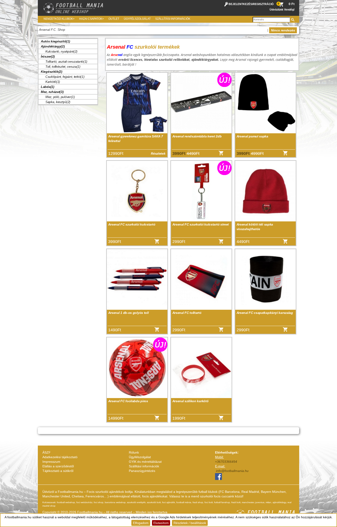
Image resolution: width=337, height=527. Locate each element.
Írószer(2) (48, 56)
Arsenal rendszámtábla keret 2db (197, 136)
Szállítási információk (172, 18)
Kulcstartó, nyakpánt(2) (61, 51)
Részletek (158, 153)
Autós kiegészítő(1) (55, 41)
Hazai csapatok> (91, 18)
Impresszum (51, 461)
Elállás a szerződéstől (58, 466)
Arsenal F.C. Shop (52, 29)
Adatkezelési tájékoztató (59, 457)
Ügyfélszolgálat (137, 18)
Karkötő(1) (52, 82)
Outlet (113, 18)
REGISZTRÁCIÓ (263, 4)
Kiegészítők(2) (51, 71)
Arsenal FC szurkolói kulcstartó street (200, 224)
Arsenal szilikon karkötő (190, 401)
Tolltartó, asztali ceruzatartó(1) (66, 61)
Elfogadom (141, 523)
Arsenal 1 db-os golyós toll (128, 313)
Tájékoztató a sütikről (57, 471)
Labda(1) (47, 87)
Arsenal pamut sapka (252, 136)
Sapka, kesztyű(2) (57, 102)
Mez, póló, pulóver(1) (60, 97)
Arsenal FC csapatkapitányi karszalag (265, 313)
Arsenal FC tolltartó (187, 313)
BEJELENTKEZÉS (240, 4)
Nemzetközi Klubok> (59, 18)
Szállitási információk (144, 466)
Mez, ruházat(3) (52, 92)
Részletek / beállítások (190, 523)
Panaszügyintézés (142, 471)
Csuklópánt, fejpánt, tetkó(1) (64, 76)
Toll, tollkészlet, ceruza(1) (62, 66)
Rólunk (134, 452)
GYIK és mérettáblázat (145, 461)
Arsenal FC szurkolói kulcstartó (131, 224)
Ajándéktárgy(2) (53, 46)
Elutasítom (161, 523)
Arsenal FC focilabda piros (128, 401)
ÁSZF (46, 452)
